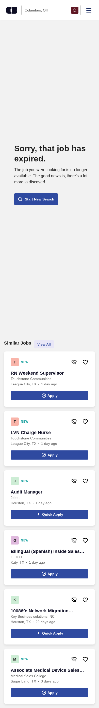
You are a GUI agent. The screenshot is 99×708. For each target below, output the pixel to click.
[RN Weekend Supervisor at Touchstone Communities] (49, 379)
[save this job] (85, 362)
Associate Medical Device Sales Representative (45, 670)
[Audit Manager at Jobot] (49, 498)
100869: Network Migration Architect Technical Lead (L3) (42, 611)
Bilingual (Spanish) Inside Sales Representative (45, 551)
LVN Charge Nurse (31, 432)
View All (44, 344)
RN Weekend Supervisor (37, 373)
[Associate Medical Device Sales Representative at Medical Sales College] (49, 676)
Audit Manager (26, 492)
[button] (36, 199)
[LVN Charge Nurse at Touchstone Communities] (49, 438)
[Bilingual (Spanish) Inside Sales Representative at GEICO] (49, 557)
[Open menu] (89, 10)
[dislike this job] (74, 362)
